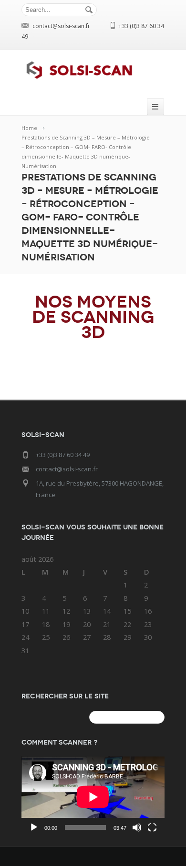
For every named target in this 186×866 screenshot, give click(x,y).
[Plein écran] (152, 827)
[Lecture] (34, 827)
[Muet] (137, 827)
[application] (93, 797)
